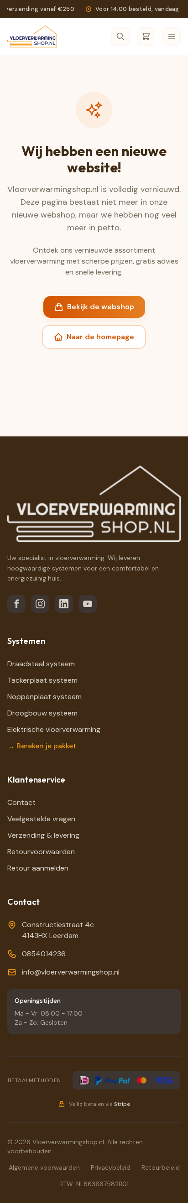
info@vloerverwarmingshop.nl (71, 972)
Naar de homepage (100, 337)
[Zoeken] (120, 36)
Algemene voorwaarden (44, 1167)
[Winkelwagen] (146, 36)
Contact (21, 802)
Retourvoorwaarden (41, 851)
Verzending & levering (43, 835)
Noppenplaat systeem (44, 696)
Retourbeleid (160, 1167)
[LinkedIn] (64, 604)
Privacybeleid (111, 1167)
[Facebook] (16, 604)
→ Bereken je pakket (41, 746)
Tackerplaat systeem (42, 680)
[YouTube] (87, 604)
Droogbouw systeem (42, 713)
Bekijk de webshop (100, 306)
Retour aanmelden (37, 868)
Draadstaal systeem (41, 664)
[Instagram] (40, 604)
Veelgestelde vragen (41, 819)
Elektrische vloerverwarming (53, 729)
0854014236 (44, 954)
